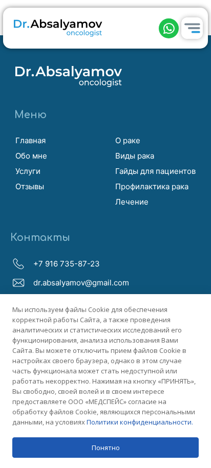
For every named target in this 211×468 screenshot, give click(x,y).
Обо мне (31, 156)
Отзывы (29, 186)
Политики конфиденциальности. (140, 422)
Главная (30, 140)
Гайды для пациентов (155, 171)
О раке (127, 140)
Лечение (132, 202)
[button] (169, 28)
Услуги (27, 171)
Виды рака (134, 156)
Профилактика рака (151, 186)
